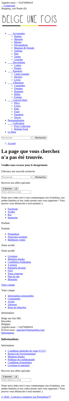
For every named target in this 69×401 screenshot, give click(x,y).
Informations (7, 332)
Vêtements (16, 82)
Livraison (12, 256)
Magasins (12, 279)
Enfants (18, 97)
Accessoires (16, 33)
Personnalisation (16, 120)
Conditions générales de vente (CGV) (27, 350)
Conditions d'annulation (20, 362)
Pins (16, 53)
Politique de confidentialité (21, 359)
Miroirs (18, 42)
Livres (17, 79)
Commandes (14, 298)
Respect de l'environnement (22, 353)
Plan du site (13, 276)
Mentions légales (16, 259)
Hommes (18, 91)
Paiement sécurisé (17, 267)
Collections (16, 123)
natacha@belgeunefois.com (30, 330)
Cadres (17, 65)
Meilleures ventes (16, 239)
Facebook (13, 209)
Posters (17, 68)
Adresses (12, 304)
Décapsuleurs (21, 45)
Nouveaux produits (17, 237)
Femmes (18, 88)
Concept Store (17, 100)
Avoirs (11, 301)
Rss (9, 214)
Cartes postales (21, 74)
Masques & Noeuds (24, 48)
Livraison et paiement (19, 365)
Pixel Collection (22, 126)
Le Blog (12, 132)
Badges (18, 36)
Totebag (18, 50)
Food (16, 111)
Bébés (17, 94)
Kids (16, 108)
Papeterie (15, 71)
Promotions (13, 234)
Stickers (18, 76)
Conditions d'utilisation (19, 262)
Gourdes (18, 59)
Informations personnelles (21, 295)
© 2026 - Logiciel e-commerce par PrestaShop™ (26, 397)
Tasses (17, 56)
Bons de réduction (17, 307)
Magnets (18, 39)
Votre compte (8, 284)
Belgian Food (21, 129)
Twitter (11, 211)
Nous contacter (15, 273)
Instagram (13, 217)
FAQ (10, 270)
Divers (17, 117)
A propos (12, 265)
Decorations (16, 62)
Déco (17, 103)
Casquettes (19, 85)
